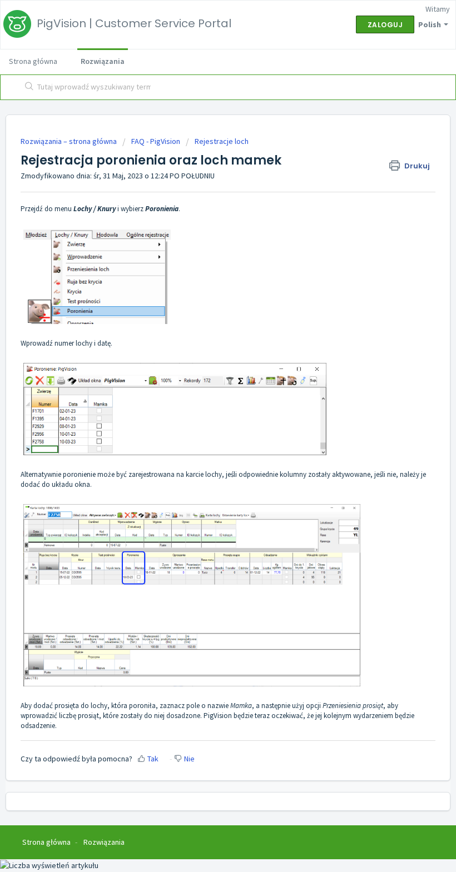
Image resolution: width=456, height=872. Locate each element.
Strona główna (33, 61)
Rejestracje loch (222, 141)
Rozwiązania (103, 61)
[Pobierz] (207, 434)
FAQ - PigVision (155, 141)
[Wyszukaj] (27, 87)
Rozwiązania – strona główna (69, 141)
